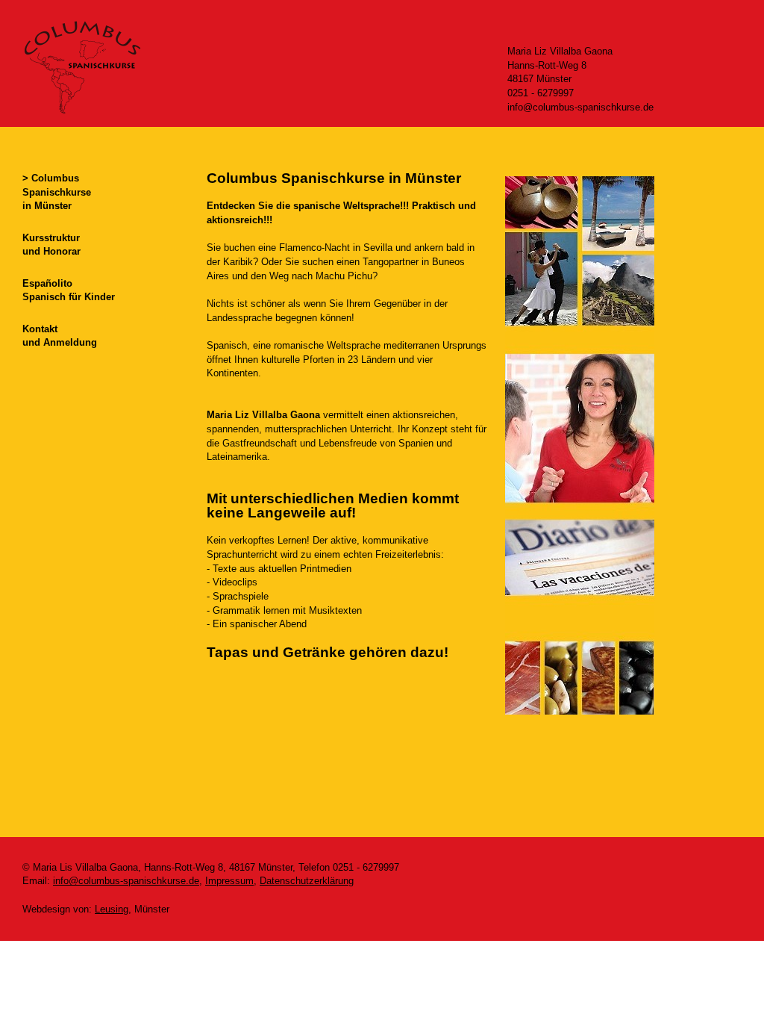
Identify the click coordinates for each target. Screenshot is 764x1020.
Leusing (111, 909)
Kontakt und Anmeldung (59, 336)
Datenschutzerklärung (307, 880)
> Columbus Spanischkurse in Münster (56, 191)
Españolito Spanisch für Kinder (68, 290)
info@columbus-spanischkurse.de (126, 880)
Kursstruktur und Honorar (51, 245)
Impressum (229, 880)
